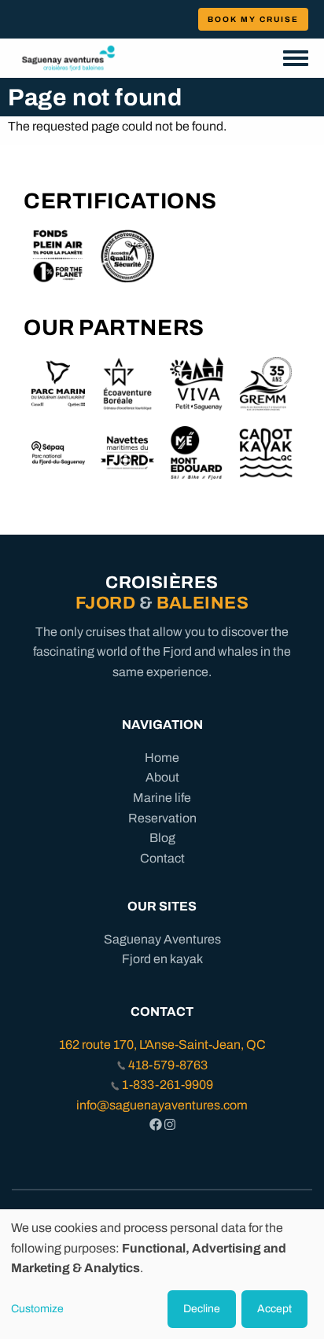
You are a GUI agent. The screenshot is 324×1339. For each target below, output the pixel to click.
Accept (274, 1309)
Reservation (162, 818)
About (162, 777)
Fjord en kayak (162, 959)
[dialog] (162, 1274)
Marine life (162, 797)
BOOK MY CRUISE (253, 19)
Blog (162, 837)
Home (162, 757)
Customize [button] (37, 1309)
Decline (201, 1309)
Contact (162, 858)
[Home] (68, 58)
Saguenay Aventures (162, 939)
